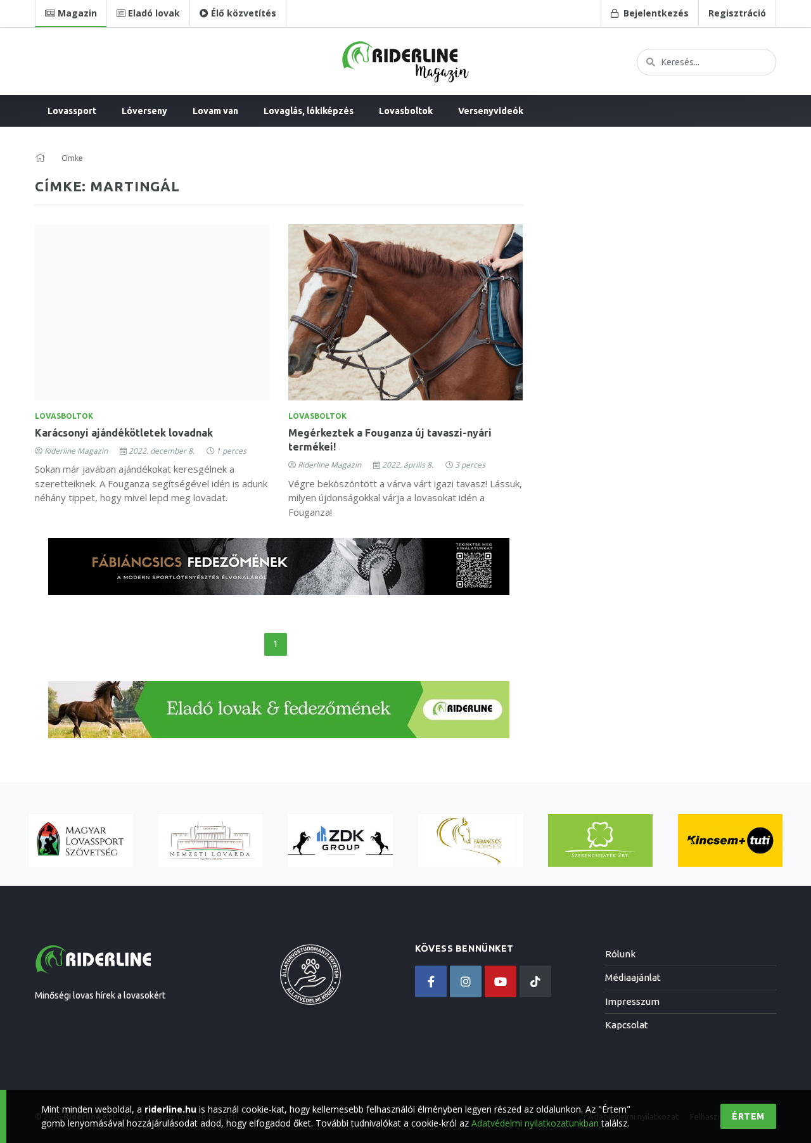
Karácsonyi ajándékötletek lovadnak (124, 432)
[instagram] (466, 981)
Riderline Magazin (76, 450)
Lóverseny (144, 111)
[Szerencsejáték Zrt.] (600, 840)
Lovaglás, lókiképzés (309, 111)
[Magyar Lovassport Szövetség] (81, 840)
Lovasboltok (406, 111)
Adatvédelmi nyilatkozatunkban (535, 1123)
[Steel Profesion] (340, 840)
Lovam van (215, 111)
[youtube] (500, 981)
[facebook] (431, 981)
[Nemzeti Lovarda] (210, 840)
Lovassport (72, 111)
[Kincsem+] (730, 840)
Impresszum (632, 1001)
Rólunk (620, 953)
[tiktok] (535, 981)
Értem (748, 1116)
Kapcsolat (626, 1024)
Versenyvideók (490, 111)
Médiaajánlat (633, 977)
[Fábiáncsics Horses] (470, 840)
